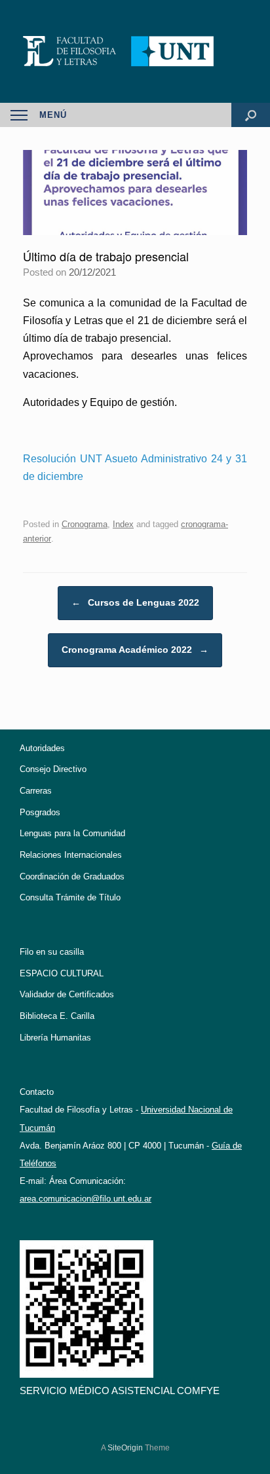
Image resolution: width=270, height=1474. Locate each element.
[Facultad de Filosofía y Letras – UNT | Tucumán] (135, 51)
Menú (53, 115)
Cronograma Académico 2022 (135, 649)
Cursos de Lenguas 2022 (135, 602)
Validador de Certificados (67, 994)
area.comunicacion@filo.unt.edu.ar (85, 1199)
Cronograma (84, 524)
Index (123, 524)
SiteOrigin (125, 1448)
